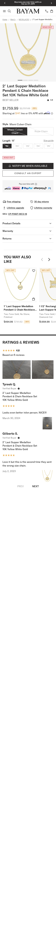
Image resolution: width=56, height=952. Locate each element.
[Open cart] (52, 11)
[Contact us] (47, 11)
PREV (20, 486)
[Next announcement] (51, 3)
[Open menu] (4, 11)
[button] (28, 186)
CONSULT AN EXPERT (28, 173)
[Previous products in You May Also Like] (43, 259)
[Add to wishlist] (33, 271)
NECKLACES (24, 20)
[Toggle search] (9, 11)
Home (4, 20)
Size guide (49, 141)
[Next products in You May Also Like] (49, 259)
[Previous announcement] (5, 3)
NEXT (35, 486)
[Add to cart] (33, 299)
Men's (13, 20)
